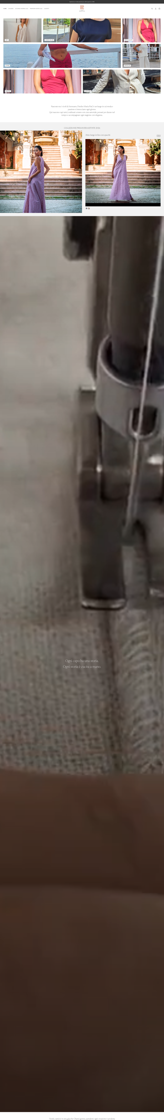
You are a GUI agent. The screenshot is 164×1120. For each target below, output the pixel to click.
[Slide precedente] (88, 173)
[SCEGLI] (157, 203)
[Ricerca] (152, 9)
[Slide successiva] (158, 173)
